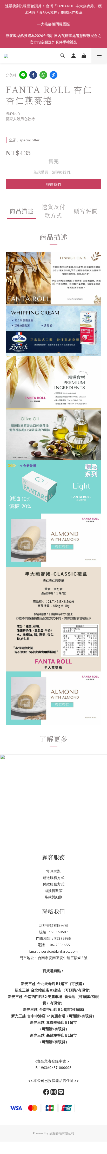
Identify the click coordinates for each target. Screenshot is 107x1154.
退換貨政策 (53, 890)
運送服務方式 (53, 877)
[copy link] (53, 75)
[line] (23, 75)
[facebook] (33, 75)
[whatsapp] (43, 75)
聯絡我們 (53, 184)
